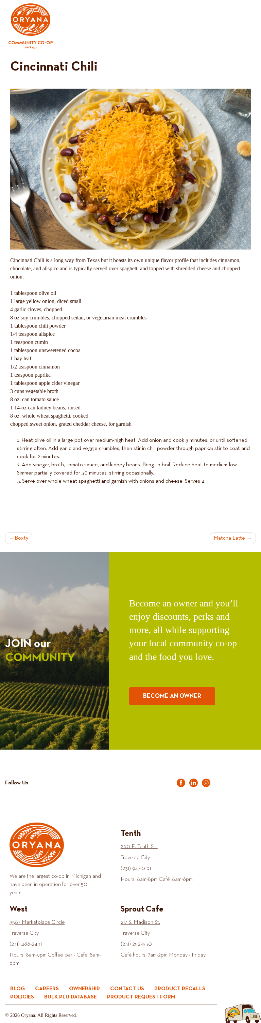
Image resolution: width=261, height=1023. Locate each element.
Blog (17, 989)
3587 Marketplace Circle (37, 922)
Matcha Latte (229, 538)
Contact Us (127, 989)
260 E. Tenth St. (139, 846)
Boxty (21, 538)
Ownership (84, 989)
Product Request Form (141, 997)
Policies (22, 997)
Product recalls (179, 989)
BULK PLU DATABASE (70, 997)
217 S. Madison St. (140, 922)
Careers (47, 989)
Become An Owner (172, 696)
